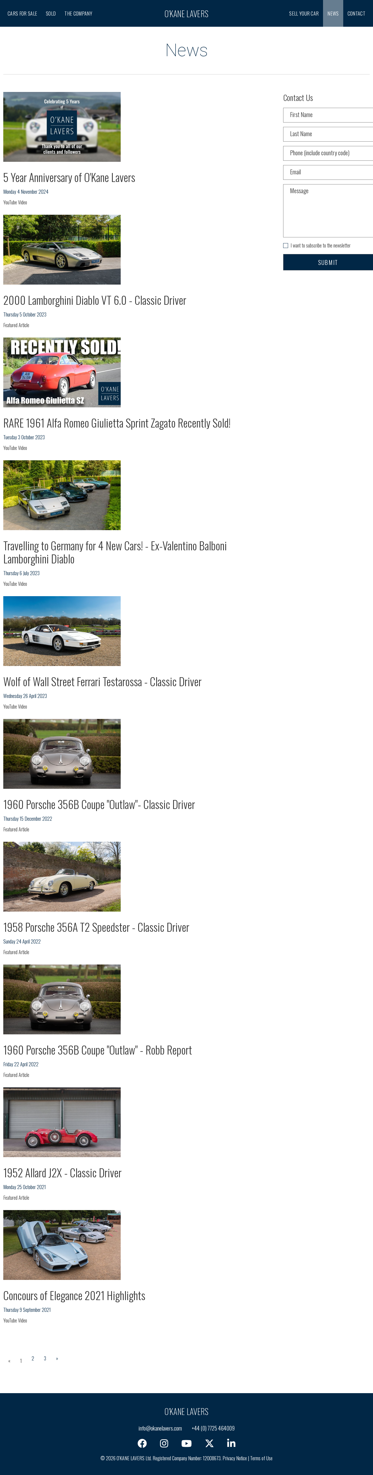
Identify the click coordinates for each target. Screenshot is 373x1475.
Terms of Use (261, 1458)
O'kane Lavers (186, 13)
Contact (356, 13)
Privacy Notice (235, 1458)
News (333, 13)
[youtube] (186, 1443)
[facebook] (142, 1443)
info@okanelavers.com (160, 1428)
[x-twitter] (209, 1443)
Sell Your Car (304, 13)
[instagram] (164, 1443)
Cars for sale (22, 13)
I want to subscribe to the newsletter (321, 245)
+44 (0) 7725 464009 (213, 1428)
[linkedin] (231, 1443)
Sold (51, 13)
